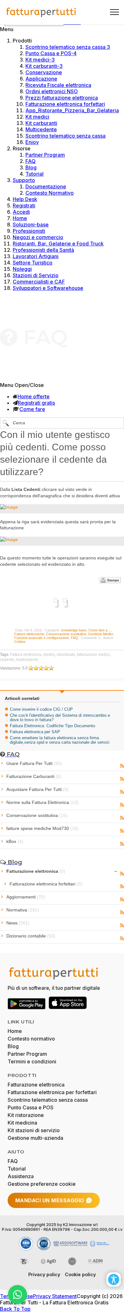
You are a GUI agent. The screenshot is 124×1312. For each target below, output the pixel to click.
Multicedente (41, 129)
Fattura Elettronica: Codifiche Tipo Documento (52, 725)
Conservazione (43, 72)
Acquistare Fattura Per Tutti (37, 789)
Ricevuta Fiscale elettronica (58, 85)
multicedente (27, 659)
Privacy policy (44, 1274)
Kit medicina (22, 1122)
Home (20, 218)
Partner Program (45, 155)
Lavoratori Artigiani (36, 256)
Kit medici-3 (40, 59)
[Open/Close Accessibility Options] (113, 1279)
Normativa (22, 909)
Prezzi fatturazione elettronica (61, 98)
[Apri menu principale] (112, 12)
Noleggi (22, 269)
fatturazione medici (93, 654)
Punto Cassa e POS (30, 1107)
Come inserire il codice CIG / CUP (41, 709)
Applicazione (41, 78)
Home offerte (33, 396)
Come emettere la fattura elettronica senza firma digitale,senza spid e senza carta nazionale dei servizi (59, 740)
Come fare (32, 409)
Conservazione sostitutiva (66, 634)
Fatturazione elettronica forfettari (65, 104)
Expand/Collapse (116, 871)
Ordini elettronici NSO (51, 91)
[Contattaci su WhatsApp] (17, 1294)
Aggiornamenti (25, 896)
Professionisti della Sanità (43, 250)
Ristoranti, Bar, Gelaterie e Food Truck (58, 243)
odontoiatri (66, 654)
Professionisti (29, 231)
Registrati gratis (36, 403)
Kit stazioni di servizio (34, 1130)
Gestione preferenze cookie (42, 1184)
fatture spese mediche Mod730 (42, 828)
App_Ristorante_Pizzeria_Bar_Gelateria (72, 110)
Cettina (19, 641)
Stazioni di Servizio (36, 275)
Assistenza (21, 1176)
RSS (122, 766)
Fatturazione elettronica (35, 871)
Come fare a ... (99, 630)
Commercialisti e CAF (39, 281)
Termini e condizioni (32, 1061)
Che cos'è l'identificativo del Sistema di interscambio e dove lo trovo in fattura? (60, 717)
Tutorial (34, 174)
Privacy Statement (55, 1296)
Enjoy (32, 142)
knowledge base (73, 630)
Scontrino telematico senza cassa (65, 136)
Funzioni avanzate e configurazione (41, 638)
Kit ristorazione (26, 1115)
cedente (7, 659)
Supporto (24, 180)
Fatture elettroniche (29, 634)
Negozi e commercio (38, 237)
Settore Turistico (32, 262)
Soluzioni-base (31, 224)
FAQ (30, 161)
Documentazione (45, 186)
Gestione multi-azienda (35, 1138)
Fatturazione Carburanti (33, 776)
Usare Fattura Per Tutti (34, 763)
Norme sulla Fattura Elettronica (42, 802)
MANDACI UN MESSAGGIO (49, 1200)
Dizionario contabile (30, 935)
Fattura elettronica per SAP (35, 731)
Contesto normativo (31, 1038)
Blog (31, 167)
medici (49, 654)
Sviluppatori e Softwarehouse (48, 288)
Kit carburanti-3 (44, 66)
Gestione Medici (100, 634)
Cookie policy (80, 1274)
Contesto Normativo (49, 193)
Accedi (21, 212)
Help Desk (25, 199)
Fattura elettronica (25, 654)
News (18, 922)
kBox (14, 841)
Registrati (24, 205)
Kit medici (37, 117)
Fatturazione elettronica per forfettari (52, 1092)
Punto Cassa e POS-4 (51, 53)
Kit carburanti (41, 123)
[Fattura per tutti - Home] (41, 12)
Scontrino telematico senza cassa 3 (67, 47)
